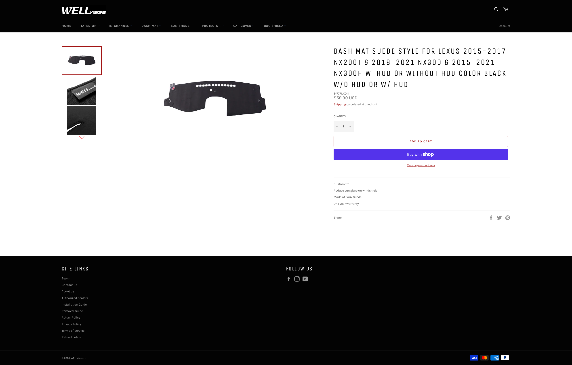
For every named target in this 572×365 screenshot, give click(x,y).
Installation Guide (74, 304)
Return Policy (71, 317)
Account (504, 25)
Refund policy (71, 337)
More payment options (421, 165)
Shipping (340, 104)
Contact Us (69, 285)
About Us (68, 291)
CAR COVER (242, 26)
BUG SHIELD (274, 26)
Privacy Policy (71, 324)
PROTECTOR (212, 26)
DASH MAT (150, 26)
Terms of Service (73, 331)
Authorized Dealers (75, 298)
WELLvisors (77, 358)
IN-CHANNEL (119, 26)
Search (66, 278)
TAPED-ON (89, 26)
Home (66, 26)
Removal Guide (72, 311)
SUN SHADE (181, 26)
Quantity (340, 116)
